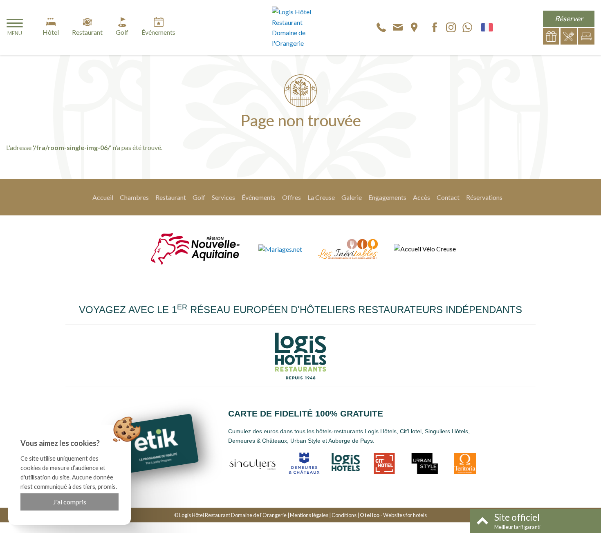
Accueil (102, 197)
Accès (421, 197)
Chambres (134, 197)
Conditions (344, 515)
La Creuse (321, 197)
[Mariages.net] (280, 249)
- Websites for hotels (393, 515)
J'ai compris (69, 502)
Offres (291, 197)
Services (223, 197)
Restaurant (170, 197)
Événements (259, 197)
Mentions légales (309, 515)
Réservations (484, 197)
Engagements (387, 197)
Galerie (351, 197)
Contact (448, 197)
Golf (199, 197)
